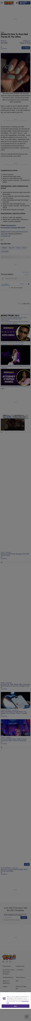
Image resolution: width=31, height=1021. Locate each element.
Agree (15, 1006)
